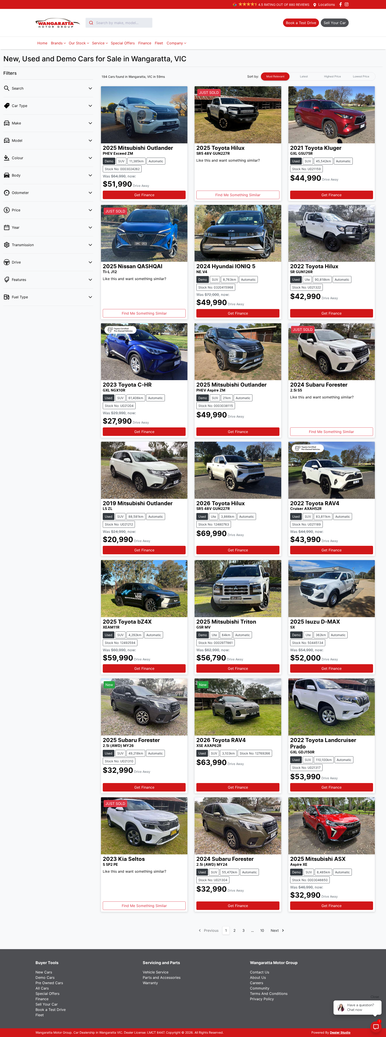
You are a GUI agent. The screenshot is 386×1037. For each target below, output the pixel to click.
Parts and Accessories (161, 977)
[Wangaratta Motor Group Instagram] (347, 4)
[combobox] (119, 23)
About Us (258, 977)
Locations (326, 4)
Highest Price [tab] (332, 76)
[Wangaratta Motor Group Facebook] (341, 4)
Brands (57, 43)
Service (98, 43)
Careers (256, 983)
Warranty (150, 983)
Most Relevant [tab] (275, 76)
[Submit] (91, 23)
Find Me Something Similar (237, 195)
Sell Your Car (47, 1004)
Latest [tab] (304, 76)
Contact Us (259, 972)
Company (175, 43)
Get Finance (144, 195)
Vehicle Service (155, 972)
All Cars (42, 988)
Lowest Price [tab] (361, 76)
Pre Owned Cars (49, 983)
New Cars (44, 972)
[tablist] (318, 76)
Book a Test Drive (51, 1009)
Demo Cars (45, 977)
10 (262, 930)
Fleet (159, 43)
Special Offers (123, 43)
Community (259, 988)
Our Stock (77, 43)
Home (42, 43)
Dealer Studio (340, 1032)
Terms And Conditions (268, 993)
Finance (144, 43)
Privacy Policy (262, 999)
